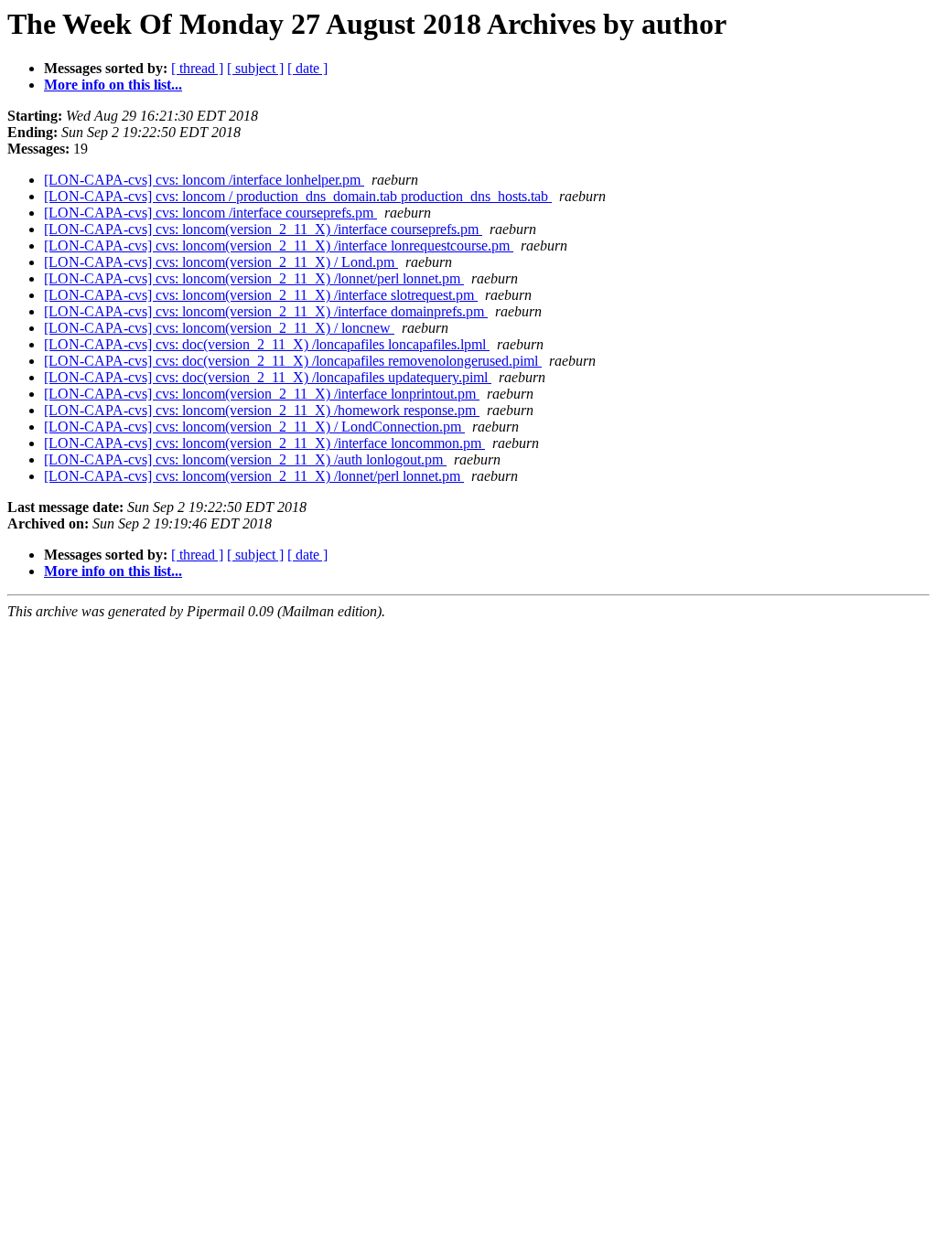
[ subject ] (255, 68)
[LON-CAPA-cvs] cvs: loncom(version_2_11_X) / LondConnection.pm (254, 426)
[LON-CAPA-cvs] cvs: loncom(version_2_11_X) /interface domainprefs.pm (266, 311)
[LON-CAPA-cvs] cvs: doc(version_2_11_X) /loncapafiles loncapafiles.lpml (267, 344)
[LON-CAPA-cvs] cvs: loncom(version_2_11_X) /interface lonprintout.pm (261, 393)
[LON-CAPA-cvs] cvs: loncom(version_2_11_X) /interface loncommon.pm (264, 443)
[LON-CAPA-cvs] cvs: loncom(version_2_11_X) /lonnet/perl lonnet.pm (254, 278)
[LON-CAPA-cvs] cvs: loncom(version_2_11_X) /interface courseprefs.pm (263, 229)
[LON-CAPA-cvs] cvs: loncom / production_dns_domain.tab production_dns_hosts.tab (298, 196)
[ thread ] (197, 68)
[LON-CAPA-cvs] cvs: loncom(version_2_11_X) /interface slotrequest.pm (261, 295)
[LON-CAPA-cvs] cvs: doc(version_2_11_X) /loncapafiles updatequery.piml (267, 377)
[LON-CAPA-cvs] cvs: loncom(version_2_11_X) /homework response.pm (261, 410)
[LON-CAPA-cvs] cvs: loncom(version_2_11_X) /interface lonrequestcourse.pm (278, 245)
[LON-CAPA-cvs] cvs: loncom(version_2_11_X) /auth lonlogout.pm (245, 459)
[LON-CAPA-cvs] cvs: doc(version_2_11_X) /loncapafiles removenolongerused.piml (293, 360)
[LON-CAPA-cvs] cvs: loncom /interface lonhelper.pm (204, 179)
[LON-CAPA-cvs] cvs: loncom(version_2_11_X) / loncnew (219, 328)
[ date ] (307, 68)
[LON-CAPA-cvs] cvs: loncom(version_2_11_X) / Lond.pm (221, 262)
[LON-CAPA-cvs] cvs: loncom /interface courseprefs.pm (210, 212)
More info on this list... (113, 84)
